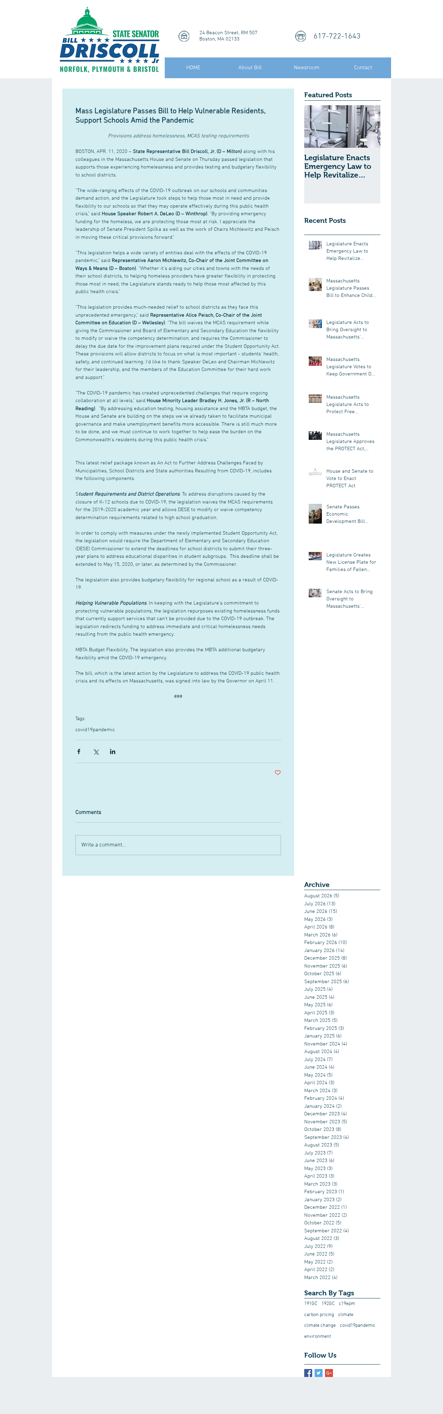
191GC (310, 1304)
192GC (328, 1304)
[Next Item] (369, 126)
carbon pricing (319, 1315)
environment (317, 1337)
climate (345, 1315)
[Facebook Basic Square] (308, 1373)
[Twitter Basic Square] (319, 1373)
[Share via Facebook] (78, 751)
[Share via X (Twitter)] (95, 751)
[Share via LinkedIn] (112, 751)
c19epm (347, 1304)
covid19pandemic (95, 730)
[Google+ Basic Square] (329, 1373)
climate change (320, 1326)
